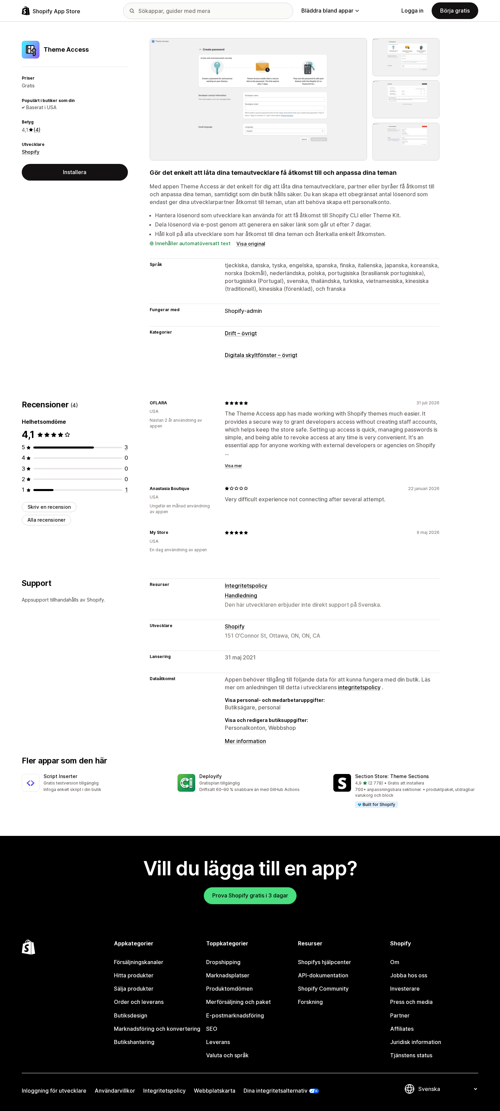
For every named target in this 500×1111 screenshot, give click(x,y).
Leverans (218, 1042)
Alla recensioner (46, 520)
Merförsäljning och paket (238, 1001)
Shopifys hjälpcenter (324, 962)
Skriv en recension (49, 507)
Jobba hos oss (408, 975)
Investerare (405, 988)
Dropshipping (223, 962)
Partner (400, 1015)
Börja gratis (455, 10)
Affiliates (402, 1028)
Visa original (250, 244)
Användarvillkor (115, 1090)
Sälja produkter (133, 988)
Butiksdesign (130, 1015)
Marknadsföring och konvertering (157, 1028)
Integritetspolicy (246, 585)
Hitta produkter (133, 975)
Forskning (310, 1001)
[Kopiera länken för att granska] (171, 403)
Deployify (210, 776)
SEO (211, 1028)
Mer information (245, 741)
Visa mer (233, 465)
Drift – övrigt (241, 333)
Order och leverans (139, 1001)
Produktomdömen (229, 988)
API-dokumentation (323, 975)
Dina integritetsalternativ (275, 1090)
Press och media (411, 1001)
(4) (37, 130)
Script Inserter (60, 776)
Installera (74, 172)
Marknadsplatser (227, 975)
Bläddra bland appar (327, 10)
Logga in (412, 10)
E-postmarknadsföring (235, 1015)
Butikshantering (134, 1042)
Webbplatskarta (214, 1090)
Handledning (241, 595)
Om (394, 962)
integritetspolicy (359, 687)
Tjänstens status (411, 1055)
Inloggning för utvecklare (54, 1090)
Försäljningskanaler (138, 962)
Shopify (30, 152)
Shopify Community (323, 988)
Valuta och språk (227, 1055)
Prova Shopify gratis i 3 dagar (250, 895)
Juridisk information (415, 1042)
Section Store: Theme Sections (392, 776)
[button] (94, 783)
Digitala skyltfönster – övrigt (261, 355)
